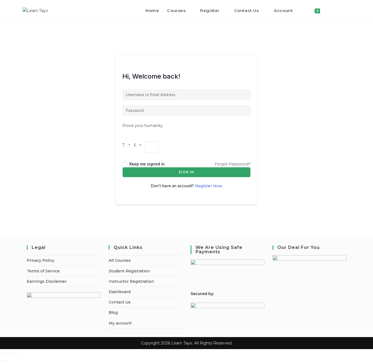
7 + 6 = (133, 144)
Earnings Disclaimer (47, 281)
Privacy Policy (40, 260)
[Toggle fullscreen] (7, 353)
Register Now (208, 185)
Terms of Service (43, 271)
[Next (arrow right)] (7, 360)
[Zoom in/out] (2, 353)
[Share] (12, 353)
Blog (113, 312)
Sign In (186, 172)
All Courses (120, 260)
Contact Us (120, 302)
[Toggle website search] (330, 11)
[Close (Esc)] (17, 353)
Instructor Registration (131, 281)
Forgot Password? (233, 164)
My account (120, 323)
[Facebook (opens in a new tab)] (341, 10)
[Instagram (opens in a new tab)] (349, 10)
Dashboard (120, 291)
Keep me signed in (147, 164)
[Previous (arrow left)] (2, 360)
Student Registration (129, 271)
